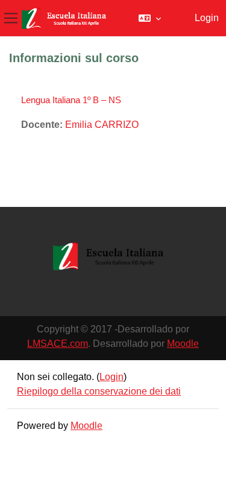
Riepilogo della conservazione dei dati (99, 391)
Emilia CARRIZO (102, 124)
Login (207, 18)
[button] (149, 18)
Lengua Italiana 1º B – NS (71, 100)
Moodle (183, 343)
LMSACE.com (57, 343)
